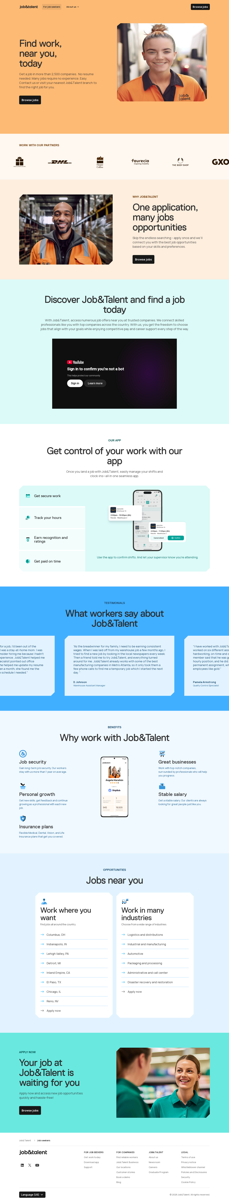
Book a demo (123, 1177)
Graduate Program (158, 1172)
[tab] (52, 496)
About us (153, 1157)
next (220, 666)
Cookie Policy (188, 1182)
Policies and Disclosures (194, 1172)
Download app (91, 1162)
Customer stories (125, 1172)
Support (88, 1167)
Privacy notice (188, 1162)
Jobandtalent (28, 7)
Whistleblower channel (193, 1167)
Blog (118, 1182)
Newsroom (154, 1162)
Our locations (123, 1167)
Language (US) (30, 1194)
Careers (153, 1167)
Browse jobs (200, 7)
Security (185, 1177)
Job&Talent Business (127, 1162)
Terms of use (188, 1157)
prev (9, 666)
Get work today (92, 1157)
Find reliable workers (127, 1157)
